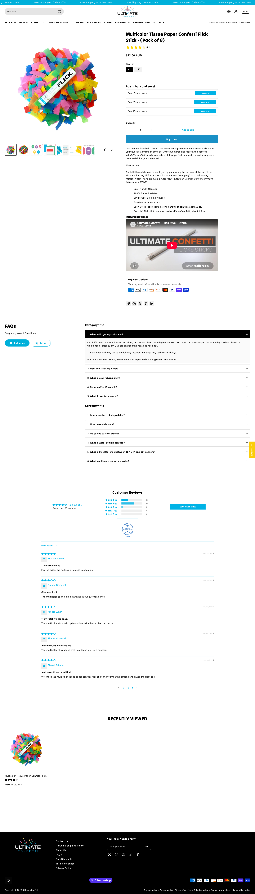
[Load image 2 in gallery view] (24, 150)
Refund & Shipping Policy (70, 845)
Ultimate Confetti (30, 890)
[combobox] (29, 11)
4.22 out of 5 (75, 504)
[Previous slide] (104, 149)
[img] (48, 553)
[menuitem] (78, 841)
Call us (43, 343)
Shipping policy (201, 890)
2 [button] (123, 687)
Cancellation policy (241, 890)
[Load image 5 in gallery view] (62, 150)
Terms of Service (65, 863)
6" (129, 69)
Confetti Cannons (193, 178)
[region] (60, 93)
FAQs (59, 854)
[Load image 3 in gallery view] (36, 150)
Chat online (19, 343)
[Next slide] (111, 149)
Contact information (220, 890)
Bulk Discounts (64, 859)
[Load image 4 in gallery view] (49, 150)
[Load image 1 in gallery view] (11, 150)
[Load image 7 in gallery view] (88, 150)
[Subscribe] (147, 846)
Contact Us (62, 841)
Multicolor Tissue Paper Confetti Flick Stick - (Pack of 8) (25, 775)
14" (138, 69)
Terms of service (183, 890)
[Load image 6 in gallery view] (75, 150)
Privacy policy (166, 890)
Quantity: (131, 122)
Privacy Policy (63, 868)
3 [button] (128, 687)
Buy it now (172, 139)
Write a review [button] (188, 506)
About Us (61, 850)
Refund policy (150, 890)
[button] (228, 11)
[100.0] (127, 529)
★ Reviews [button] (252, 450)
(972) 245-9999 (243, 22)
